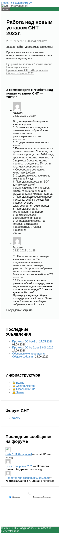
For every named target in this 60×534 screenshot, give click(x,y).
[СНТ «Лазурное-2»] (14, 5)
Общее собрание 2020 (19, 466)
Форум (16, 418)
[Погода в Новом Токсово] (30, 494)
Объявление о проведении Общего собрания (29, 355)
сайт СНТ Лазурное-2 (19, 454)
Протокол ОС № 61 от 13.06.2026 (32, 347)
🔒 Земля (18, 392)
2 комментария (43, 64)
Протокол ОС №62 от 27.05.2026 (32, 341)
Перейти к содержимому (16, 2)
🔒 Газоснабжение (23, 389)
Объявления (25, 64)
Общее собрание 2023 (20, 73)
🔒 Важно (18, 382)
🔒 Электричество (23, 385)
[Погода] (14, 497)
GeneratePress (10, 531)
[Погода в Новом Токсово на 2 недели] (42, 497)
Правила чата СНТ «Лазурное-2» (27, 70)
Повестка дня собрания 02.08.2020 (27, 477)
